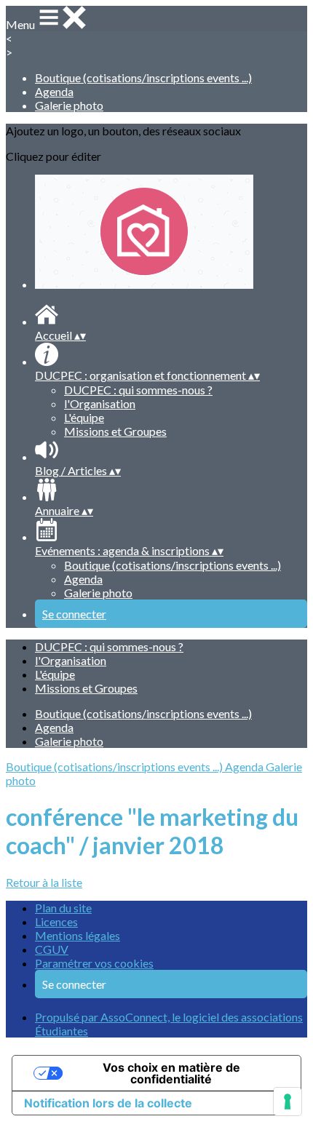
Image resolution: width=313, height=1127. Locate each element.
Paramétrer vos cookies (94, 963)
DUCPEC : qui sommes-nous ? (138, 390)
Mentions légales (77, 935)
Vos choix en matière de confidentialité (171, 1073)
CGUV (51, 949)
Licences (56, 921)
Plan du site (63, 908)
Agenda (54, 91)
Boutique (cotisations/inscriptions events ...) (143, 77)
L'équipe (84, 417)
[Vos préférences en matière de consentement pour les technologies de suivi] (287, 1101)
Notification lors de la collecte (108, 1103)
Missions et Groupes (115, 431)
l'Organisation (99, 403)
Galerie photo (69, 105)
